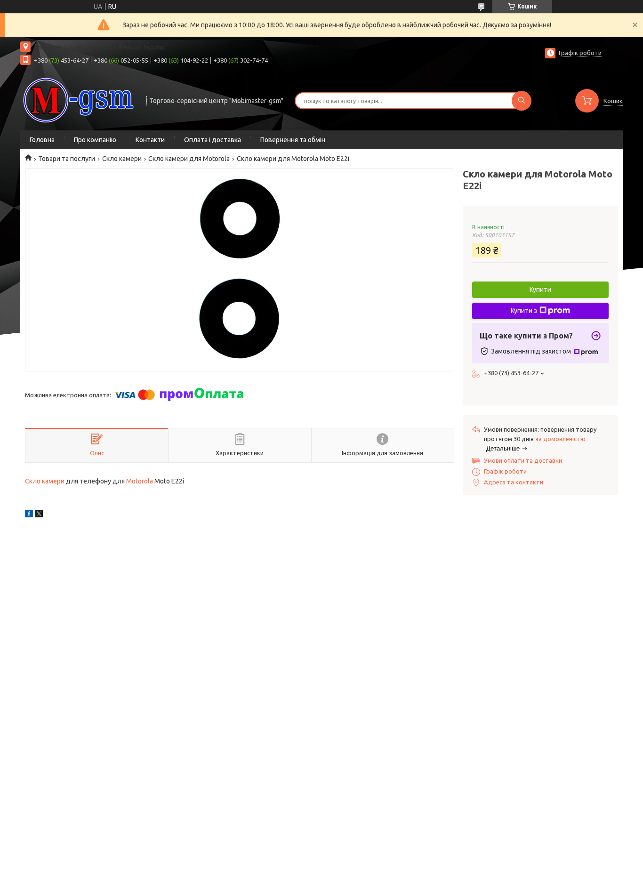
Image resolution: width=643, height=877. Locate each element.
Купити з (524, 310)
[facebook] (29, 515)
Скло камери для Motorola (189, 158)
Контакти (150, 140)
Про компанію (95, 140)
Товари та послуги (66, 158)
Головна (42, 140)
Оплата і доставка (212, 140)
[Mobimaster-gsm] (79, 99)
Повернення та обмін (292, 140)
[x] (39, 515)
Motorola (139, 481)
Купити (540, 289)
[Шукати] (521, 101)
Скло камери (122, 158)
